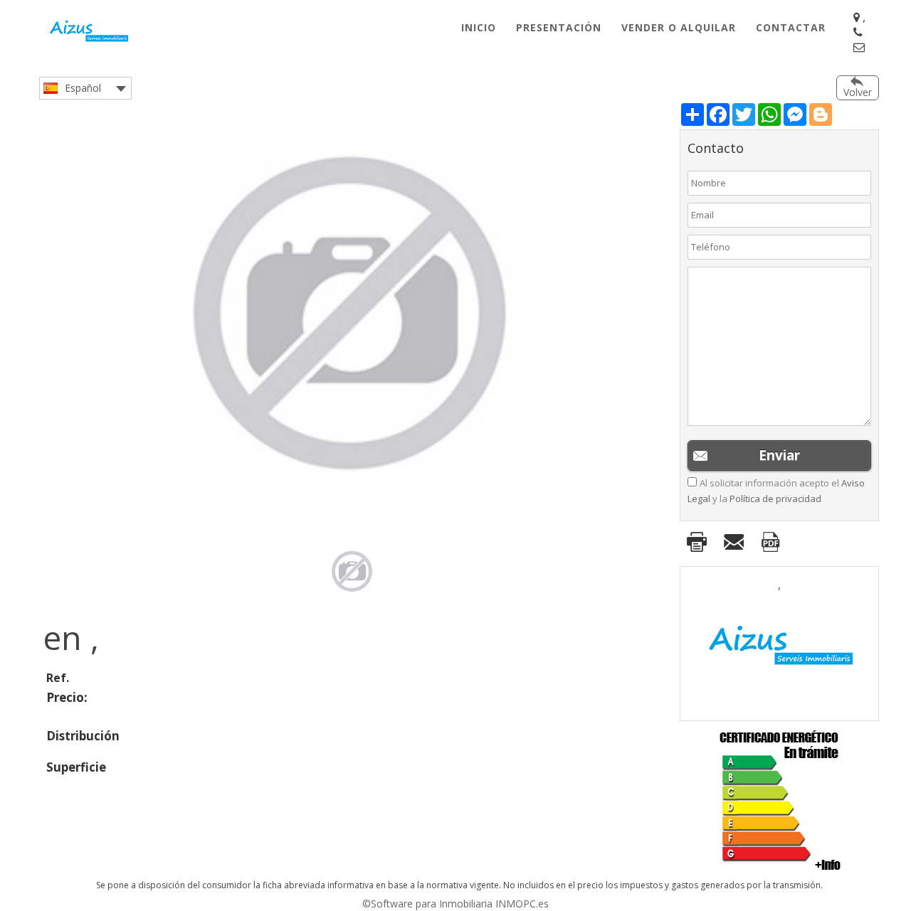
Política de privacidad (775, 498)
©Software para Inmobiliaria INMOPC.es (455, 903)
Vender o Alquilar (678, 27)
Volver (857, 92)
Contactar (791, 27)
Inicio (478, 27)
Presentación (558, 27)
